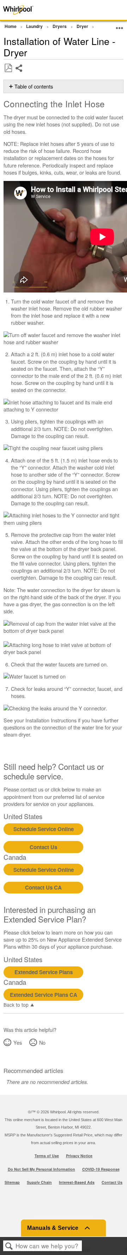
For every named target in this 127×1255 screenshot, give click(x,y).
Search (9, 1245)
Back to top (16, 1004)
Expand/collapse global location (119, 25)
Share (19, 73)
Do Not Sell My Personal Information (41, 1169)
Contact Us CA (43, 887)
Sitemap (12, 1182)
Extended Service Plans (43, 972)
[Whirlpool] (25, 10)
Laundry (35, 26)
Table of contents (33, 86)
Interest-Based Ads (77, 1182)
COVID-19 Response (101, 1169)
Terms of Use (47, 1155)
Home (11, 26)
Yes (17, 1042)
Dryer (83, 26)
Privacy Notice (79, 1155)
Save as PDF (8, 68)
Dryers (60, 26)
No (42, 1042)
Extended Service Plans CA (43, 995)
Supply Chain (39, 1182)
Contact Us (43, 847)
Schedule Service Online (43, 829)
